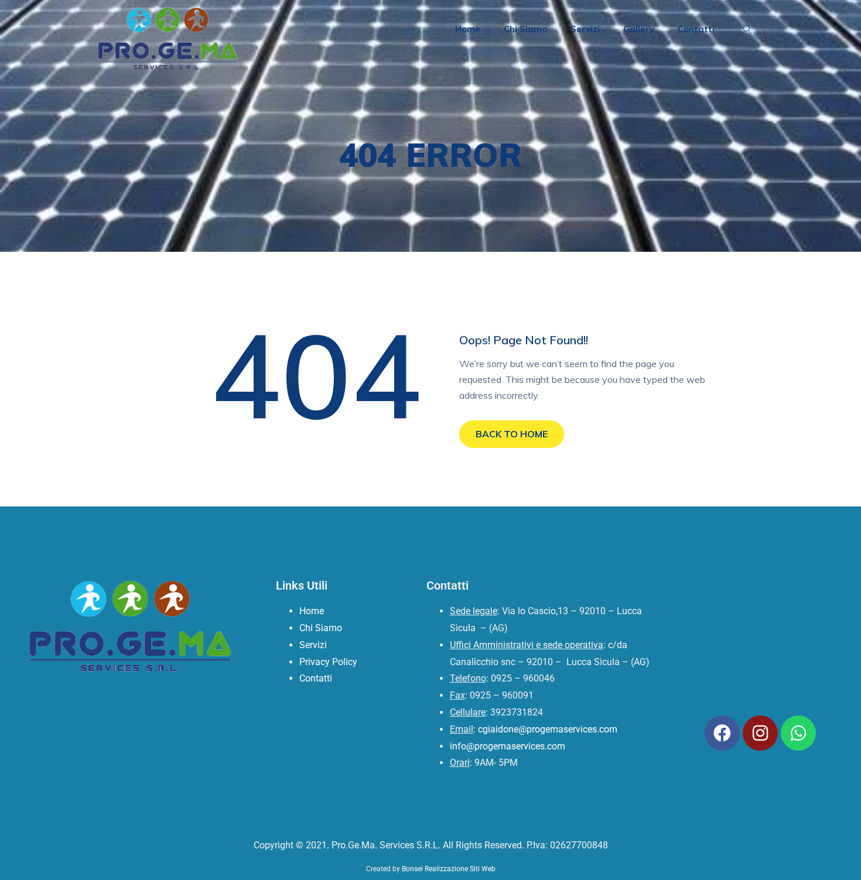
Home (467, 29)
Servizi (585, 29)
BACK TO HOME (512, 434)
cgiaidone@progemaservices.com (547, 729)
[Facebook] (722, 733)
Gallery (638, 29)
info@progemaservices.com (507, 746)
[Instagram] (760, 733)
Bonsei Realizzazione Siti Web (449, 869)
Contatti (696, 29)
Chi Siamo (525, 29)
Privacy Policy (328, 661)
